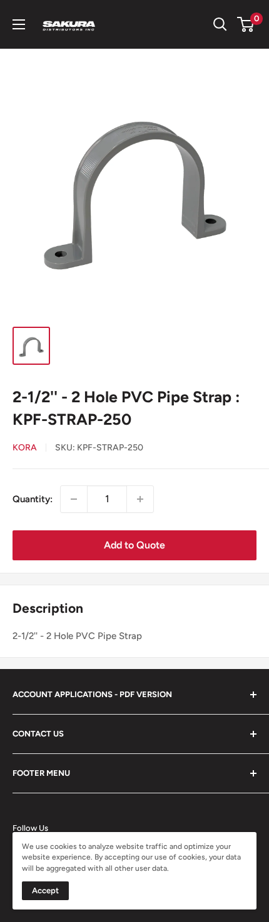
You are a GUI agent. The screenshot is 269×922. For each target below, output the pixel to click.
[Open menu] (19, 24)
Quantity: (33, 499)
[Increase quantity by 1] (140, 499)
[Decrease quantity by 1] (74, 499)
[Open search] (220, 24)
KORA (25, 447)
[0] (246, 24)
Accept (45, 890)
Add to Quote (134, 545)
